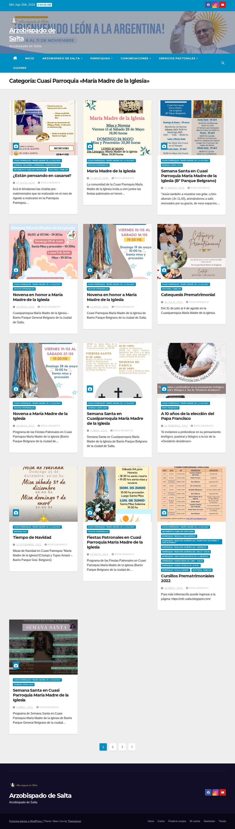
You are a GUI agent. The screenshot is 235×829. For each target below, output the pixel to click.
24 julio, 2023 (173, 302)
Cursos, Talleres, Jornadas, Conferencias (37, 165)
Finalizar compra (177, 821)
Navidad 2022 (20, 532)
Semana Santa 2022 (23, 684)
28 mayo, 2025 (25, 307)
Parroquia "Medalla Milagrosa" (179, 536)
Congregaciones (135, 58)
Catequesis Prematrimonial (188, 294)
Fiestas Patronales (98, 165)
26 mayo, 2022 (99, 554)
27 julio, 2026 (25, 183)
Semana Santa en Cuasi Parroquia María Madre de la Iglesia (40, 695)
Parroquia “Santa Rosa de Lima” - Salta (182, 561)
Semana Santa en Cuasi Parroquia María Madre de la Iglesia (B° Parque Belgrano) (189, 176)
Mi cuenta (195, 821)
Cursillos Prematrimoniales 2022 (187, 578)
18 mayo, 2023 (25, 426)
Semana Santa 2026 (172, 165)
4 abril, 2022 (25, 707)
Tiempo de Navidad (32, 537)
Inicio (29, 58)
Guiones (20, 68)
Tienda (222, 821)
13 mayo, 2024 (99, 307)
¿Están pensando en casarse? (42, 175)
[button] (222, 63)
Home (151, 821)
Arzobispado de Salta (61, 58)
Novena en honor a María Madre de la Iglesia (38, 297)
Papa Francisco (170, 408)
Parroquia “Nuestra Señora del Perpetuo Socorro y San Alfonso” (190, 542)
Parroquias (100, 58)
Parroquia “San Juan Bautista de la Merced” (185, 556)
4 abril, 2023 (99, 430)
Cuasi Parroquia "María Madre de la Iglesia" (37, 161)
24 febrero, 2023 (176, 426)
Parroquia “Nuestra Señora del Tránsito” (184, 547)
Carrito (161, 821)
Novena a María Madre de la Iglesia (40, 416)
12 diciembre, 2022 (29, 544)
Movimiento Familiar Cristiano (30, 170)
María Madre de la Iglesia (111, 171)
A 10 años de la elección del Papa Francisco (187, 416)
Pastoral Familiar (58, 170)
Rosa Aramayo (50, 183)
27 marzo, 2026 (174, 188)
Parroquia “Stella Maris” (175, 570)
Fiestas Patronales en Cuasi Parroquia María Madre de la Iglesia (114, 542)
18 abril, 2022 (173, 588)
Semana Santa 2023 (97, 408)
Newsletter (209, 821)
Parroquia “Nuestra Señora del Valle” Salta (186, 552)
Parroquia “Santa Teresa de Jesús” (181, 565)
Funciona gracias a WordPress (26, 821)
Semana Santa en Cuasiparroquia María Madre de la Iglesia (115, 418)
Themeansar (74, 821)
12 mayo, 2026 (99, 178)
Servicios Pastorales (177, 58)
